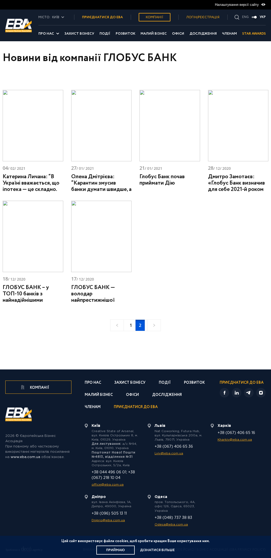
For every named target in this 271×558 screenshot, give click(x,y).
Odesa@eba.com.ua (171, 524)
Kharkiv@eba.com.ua (235, 439)
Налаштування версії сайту (237, 5)
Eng (245, 17)
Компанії (154, 17)
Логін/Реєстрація (202, 17)
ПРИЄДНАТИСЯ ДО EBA (102, 17)
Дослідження (203, 33)
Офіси (178, 33)
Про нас (46, 33)
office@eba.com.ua (108, 484)
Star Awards (254, 33)
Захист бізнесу (79, 33)
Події (105, 33)
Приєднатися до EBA (136, 407)
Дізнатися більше (157, 550)
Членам (229, 33)
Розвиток (125, 33)
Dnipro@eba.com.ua (108, 520)
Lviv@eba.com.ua (169, 453)
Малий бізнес (154, 33)
